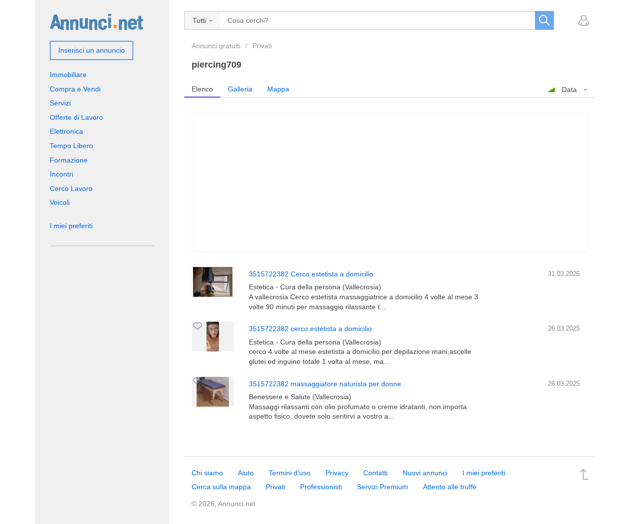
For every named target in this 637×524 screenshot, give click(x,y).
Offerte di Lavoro (76, 117)
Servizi (60, 103)
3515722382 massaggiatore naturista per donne (325, 384)
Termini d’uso (290, 473)
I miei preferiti (71, 226)
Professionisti (321, 487)
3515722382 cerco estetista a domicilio (310, 329)
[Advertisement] (389, 182)
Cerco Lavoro (71, 188)
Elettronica (66, 131)
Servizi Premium (382, 487)
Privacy (336, 473)
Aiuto (246, 473)
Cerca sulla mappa (221, 487)
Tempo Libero (71, 146)
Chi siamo (207, 473)
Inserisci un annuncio (91, 50)
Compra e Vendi (75, 89)
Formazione (69, 160)
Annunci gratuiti (216, 46)
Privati (262, 46)
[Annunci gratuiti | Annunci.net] (96, 21)
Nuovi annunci (425, 473)
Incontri (61, 174)
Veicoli (60, 202)
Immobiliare (68, 75)
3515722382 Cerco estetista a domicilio (311, 274)
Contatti (375, 473)
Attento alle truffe (450, 487)
